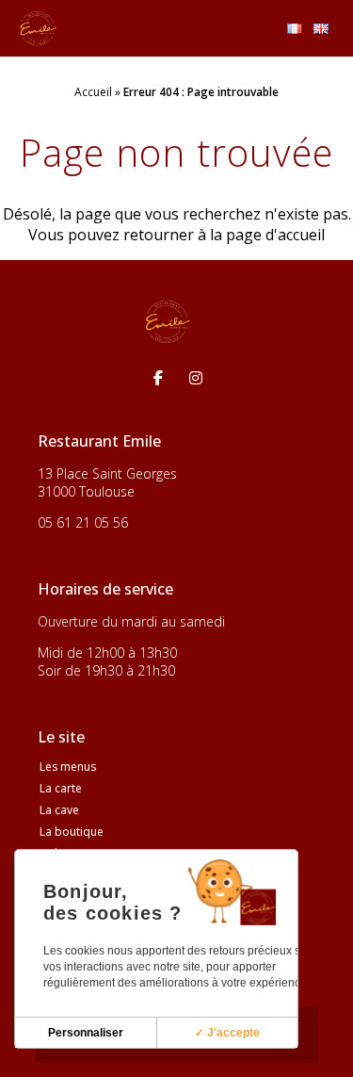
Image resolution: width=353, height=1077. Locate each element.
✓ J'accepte (227, 1032)
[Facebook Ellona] (158, 378)
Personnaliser (85, 1032)
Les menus (68, 767)
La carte (61, 788)
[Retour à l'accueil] (38, 28)
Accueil (93, 92)
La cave (59, 810)
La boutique (72, 832)
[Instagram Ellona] (196, 378)
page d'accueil (275, 234)
